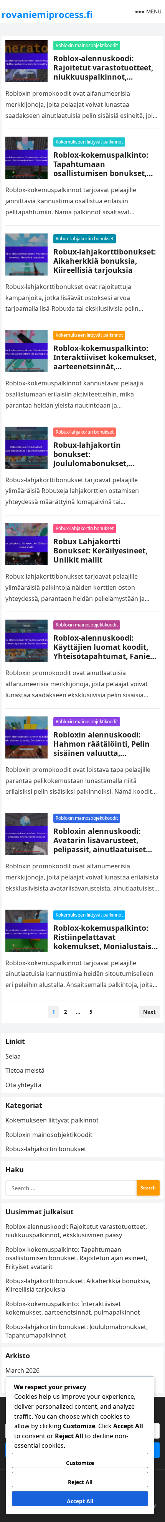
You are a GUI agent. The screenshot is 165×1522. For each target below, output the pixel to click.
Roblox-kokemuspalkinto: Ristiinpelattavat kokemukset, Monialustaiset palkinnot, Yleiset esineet (106, 942)
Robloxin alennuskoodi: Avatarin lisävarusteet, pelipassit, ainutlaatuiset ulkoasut (99, 845)
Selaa (13, 1056)
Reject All (80, 1482)
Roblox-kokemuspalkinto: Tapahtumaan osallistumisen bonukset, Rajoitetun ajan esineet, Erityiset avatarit (100, 173)
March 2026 (22, 1370)
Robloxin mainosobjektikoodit (87, 45)
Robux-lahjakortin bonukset (85, 238)
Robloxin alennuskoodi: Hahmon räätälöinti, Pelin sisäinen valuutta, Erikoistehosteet (101, 748)
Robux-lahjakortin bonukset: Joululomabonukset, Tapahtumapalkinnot (92, 459)
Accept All (80, 1501)
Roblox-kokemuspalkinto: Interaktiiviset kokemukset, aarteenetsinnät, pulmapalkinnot (104, 362)
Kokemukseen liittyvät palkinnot (89, 142)
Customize (80, 1463)
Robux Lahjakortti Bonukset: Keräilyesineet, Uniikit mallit (100, 550)
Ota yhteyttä (23, 1085)
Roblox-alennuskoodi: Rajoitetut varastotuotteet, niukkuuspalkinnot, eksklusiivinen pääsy (103, 72)
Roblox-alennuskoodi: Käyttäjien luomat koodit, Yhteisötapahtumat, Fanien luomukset (104, 651)
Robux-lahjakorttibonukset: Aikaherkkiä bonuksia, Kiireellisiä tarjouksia (104, 260)
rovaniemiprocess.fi (47, 14)
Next (149, 1011)
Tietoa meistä (25, 1070)
